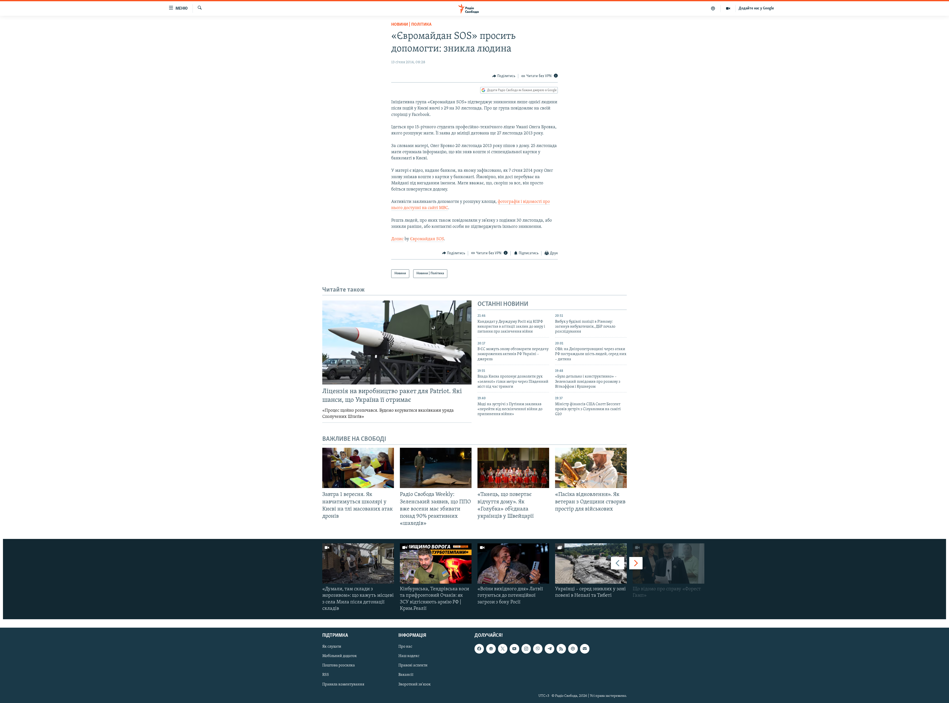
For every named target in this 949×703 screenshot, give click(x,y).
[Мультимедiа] (728, 8)
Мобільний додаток (339, 656)
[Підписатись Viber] (537, 648)
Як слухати (331, 647)
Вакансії (405, 675)
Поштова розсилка (338, 666)
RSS (325, 675)
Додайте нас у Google (756, 8)
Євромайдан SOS (427, 239)
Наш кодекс (408, 656)
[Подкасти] (713, 8)
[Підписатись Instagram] (526, 648)
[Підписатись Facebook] (479, 648)
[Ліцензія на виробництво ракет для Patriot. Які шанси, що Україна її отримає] (397, 342)
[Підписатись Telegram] (549, 648)
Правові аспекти (413, 666)
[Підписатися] (584, 648)
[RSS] (561, 648)
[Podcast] (573, 648)
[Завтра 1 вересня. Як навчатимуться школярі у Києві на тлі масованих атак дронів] (358, 468)
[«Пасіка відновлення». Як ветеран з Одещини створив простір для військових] (591, 468)
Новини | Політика (411, 24)
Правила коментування (343, 684)
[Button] (504, 76)
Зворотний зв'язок (414, 684)
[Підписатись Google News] (491, 648)
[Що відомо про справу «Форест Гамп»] (668, 563)
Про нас (405, 647)
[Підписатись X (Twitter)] (502, 648)
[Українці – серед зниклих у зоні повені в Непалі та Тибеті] (591, 563)
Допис (397, 239)
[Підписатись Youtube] (514, 648)
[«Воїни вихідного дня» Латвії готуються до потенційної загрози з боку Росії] (513, 563)
